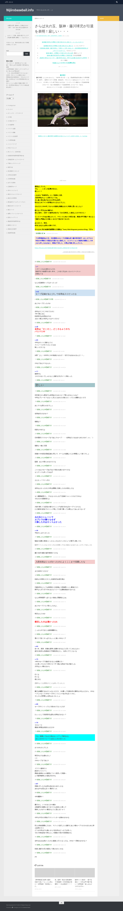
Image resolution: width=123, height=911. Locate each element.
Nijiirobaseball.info (20, 10)
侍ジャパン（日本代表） (15, 152)
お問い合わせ (9, 2)
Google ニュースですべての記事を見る (64, 63)
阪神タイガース (39, 18)
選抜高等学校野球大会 (14, 221)
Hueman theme (26, 907)
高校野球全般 (11, 233)
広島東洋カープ (12, 186)
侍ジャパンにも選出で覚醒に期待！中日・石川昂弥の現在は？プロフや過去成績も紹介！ (17, 85)
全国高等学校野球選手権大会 (16, 155)
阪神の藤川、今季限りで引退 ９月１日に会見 (59, 53)
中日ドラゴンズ (12, 148)
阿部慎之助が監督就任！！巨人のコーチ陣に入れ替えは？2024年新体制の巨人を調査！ (17, 79)
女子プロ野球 (11, 182)
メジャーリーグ (12, 144)
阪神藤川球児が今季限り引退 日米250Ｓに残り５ (58, 46)
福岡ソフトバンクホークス (15, 213)
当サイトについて (13, 190)
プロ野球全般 (11, 140)
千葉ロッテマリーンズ (14, 163)
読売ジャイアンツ (13, 217)
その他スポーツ (12, 121)
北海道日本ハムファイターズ (16, 159)
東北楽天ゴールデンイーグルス (16, 202)
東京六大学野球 (12, 198)
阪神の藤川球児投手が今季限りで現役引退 (59, 55)
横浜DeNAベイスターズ (14, 206)
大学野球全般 (11, 179)
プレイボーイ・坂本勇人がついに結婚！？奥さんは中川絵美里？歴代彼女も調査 (17, 65)
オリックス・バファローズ (15, 113)
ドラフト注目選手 (13, 136)
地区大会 (10, 167)
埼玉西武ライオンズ (13, 171)
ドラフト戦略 (11, 132)
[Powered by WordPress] (12, 907)
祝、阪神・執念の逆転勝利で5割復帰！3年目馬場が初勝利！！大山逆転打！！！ (63, 882)
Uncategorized (11, 105)
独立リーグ (11, 209)
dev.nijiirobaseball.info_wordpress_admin (49, 36)
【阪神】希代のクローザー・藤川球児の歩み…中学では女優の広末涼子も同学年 (63, 58)
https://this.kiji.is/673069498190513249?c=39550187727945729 (56, 248)
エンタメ (10, 109)
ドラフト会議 (11, 128)
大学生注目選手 (12, 175)
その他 (10, 117)
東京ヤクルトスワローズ (15, 194)
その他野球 (11, 125)
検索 (7, 51)
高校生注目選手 (12, 229)
